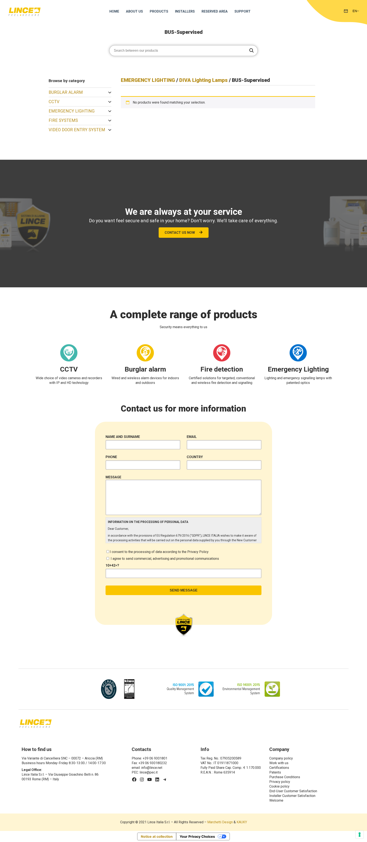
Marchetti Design (220, 822)
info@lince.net (151, 768)
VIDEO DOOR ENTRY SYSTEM (77, 129)
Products (159, 11)
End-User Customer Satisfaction (293, 791)
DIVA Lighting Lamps (203, 80)
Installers (185, 11)
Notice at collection (157, 836)
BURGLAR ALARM (66, 92)
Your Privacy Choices (197, 836)
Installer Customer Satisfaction (292, 796)
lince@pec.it (149, 772)
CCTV (54, 101)
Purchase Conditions (284, 777)
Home (114, 11)
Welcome (276, 800)
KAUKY (242, 822)
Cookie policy (279, 786)
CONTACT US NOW (180, 233)
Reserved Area (215, 11)
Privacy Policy (198, 552)
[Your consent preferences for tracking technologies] (360, 835)
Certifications (279, 768)
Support (242, 11)
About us (134, 11)
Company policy (281, 758)
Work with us (278, 763)
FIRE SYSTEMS (63, 120)
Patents (275, 772)
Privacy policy (279, 782)
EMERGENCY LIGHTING (72, 111)
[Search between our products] (251, 50)
